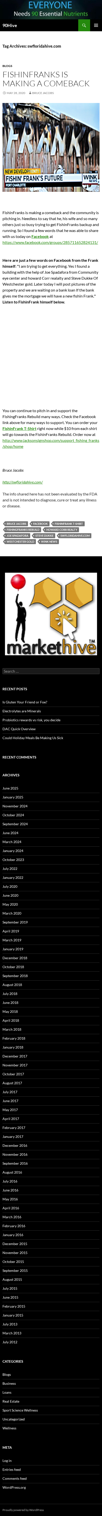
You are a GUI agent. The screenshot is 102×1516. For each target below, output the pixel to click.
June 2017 (10, 1101)
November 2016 (14, 1154)
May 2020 (10, 904)
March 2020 (11, 913)
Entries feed (11, 1469)
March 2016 (11, 1217)
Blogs (7, 66)
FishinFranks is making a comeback (46, 78)
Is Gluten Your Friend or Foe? (24, 702)
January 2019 (12, 949)
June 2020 (10, 895)
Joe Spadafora (17, 535)
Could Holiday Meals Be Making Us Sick (32, 738)
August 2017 (12, 1083)
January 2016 (12, 1235)
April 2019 (10, 931)
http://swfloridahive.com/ (22, 482)
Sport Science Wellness (20, 1410)
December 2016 (14, 1145)
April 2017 (10, 1119)
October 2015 (13, 1261)
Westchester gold (20, 541)
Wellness (9, 1428)
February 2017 (13, 1127)
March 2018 (11, 1029)
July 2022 (9, 868)
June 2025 (10, 788)
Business (9, 1383)
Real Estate (10, 1401)
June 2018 (10, 1002)
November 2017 (14, 1065)
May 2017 (10, 1110)
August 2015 (12, 1279)
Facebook (40, 236)
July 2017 (9, 1092)
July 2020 (9, 886)
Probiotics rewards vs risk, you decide (31, 720)
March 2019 (11, 940)
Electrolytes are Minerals (21, 711)
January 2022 (12, 877)
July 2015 (9, 1288)
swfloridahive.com (75, 535)
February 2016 (13, 1226)
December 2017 (14, 1056)
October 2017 (13, 1074)
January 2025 (12, 797)
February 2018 (13, 1038)
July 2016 (9, 1181)
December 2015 (14, 1244)
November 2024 (14, 806)
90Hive (9, 25)
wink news (49, 541)
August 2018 (12, 985)
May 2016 (10, 1199)
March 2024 (11, 842)
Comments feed (14, 1478)
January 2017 (12, 1136)
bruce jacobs (16, 523)
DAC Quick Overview (19, 729)
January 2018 (12, 1047)
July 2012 (9, 1342)
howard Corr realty (61, 529)
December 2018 (14, 958)
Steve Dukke (44, 535)
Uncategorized (13, 1419)
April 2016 (10, 1208)
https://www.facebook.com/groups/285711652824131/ (50, 242)
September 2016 (15, 1163)
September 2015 (15, 1270)
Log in (7, 1460)
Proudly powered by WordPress (23, 1510)
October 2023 (13, 859)
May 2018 (10, 1011)
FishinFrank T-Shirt (19, 428)
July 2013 (9, 1324)
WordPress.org (14, 1487)
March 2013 (11, 1333)
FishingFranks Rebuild (23, 529)
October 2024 (13, 815)
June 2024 (10, 833)
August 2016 (12, 1172)
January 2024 (12, 851)
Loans (6, 1392)
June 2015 (10, 1297)
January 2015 (12, 1315)
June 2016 (10, 1190)
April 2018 (10, 1020)
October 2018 (13, 967)
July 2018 (9, 993)
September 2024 (15, 824)
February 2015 (13, 1306)
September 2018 (15, 976)
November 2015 (14, 1253)
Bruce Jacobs (43, 93)
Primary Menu (96, 25)
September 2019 (15, 922)
